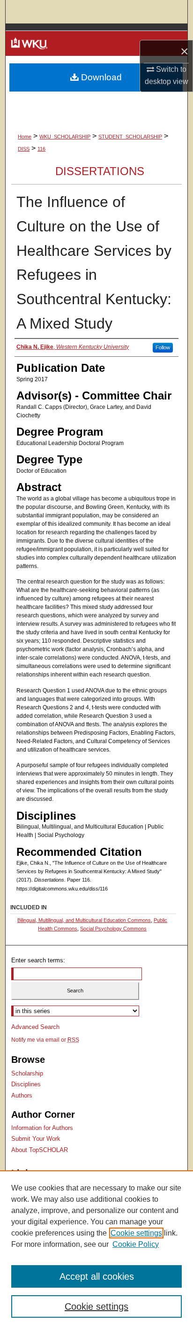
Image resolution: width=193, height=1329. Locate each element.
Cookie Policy (135, 1244)
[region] (96, 1249)
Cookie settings (136, 1233)
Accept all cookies (96, 1276)
